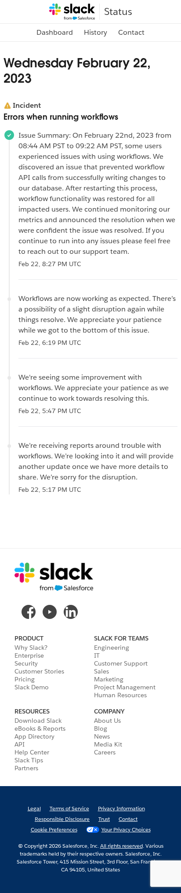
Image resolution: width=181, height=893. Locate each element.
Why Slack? (30, 647)
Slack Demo (31, 687)
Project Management (125, 687)
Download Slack (38, 721)
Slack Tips (28, 760)
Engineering (111, 647)
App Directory (34, 736)
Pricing (24, 679)
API (19, 744)
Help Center (31, 752)
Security (26, 663)
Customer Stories (39, 671)
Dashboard (54, 32)
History (95, 32)
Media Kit (108, 744)
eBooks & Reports (39, 728)
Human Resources (120, 695)
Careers (105, 752)
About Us (107, 721)
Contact (131, 32)
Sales (101, 671)
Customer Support (121, 663)
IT (97, 655)
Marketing (108, 679)
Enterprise (29, 655)
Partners (26, 768)
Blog (100, 728)
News (102, 736)
